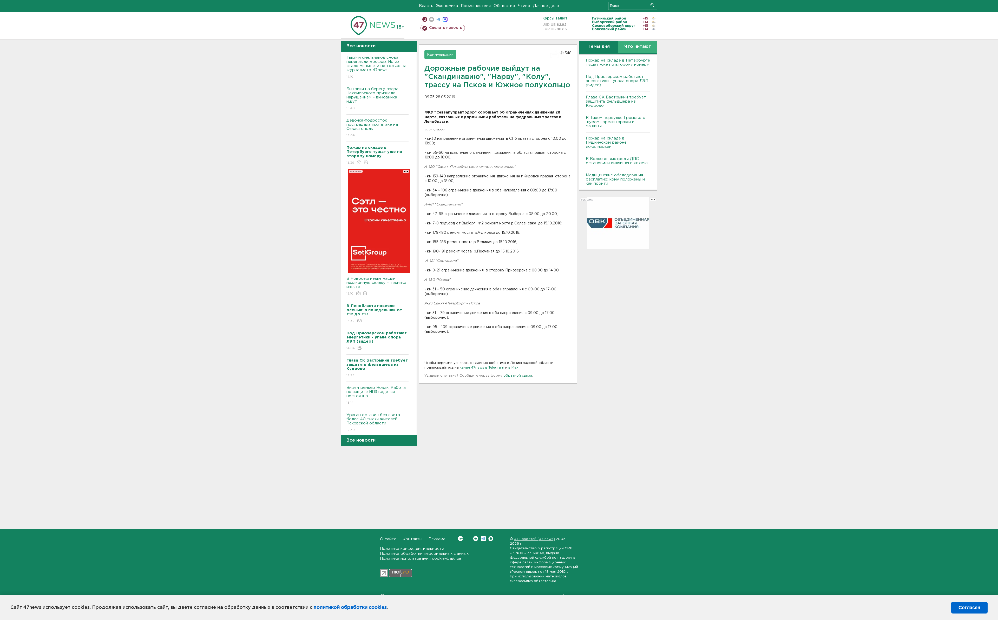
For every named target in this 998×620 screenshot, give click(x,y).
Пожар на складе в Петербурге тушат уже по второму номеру (618, 62)
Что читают (637, 47)
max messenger (445, 19)
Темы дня (599, 47)
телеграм (438, 19)
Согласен (969, 607)
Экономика (447, 6)
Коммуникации (440, 54)
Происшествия (476, 6)
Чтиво (524, 6)
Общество (504, 6)
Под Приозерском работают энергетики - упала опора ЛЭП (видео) (617, 81)
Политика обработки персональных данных (424, 553)
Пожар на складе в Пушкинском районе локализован (606, 142)
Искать (652, 5)
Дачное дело (546, 6)
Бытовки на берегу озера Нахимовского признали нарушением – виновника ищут (372, 98)
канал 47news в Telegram (482, 367)
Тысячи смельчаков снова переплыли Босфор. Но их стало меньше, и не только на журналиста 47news (376, 67)
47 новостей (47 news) (534, 539)
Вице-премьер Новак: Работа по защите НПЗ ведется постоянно (376, 395)
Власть (426, 6)
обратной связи (517, 375)
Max (490, 538)
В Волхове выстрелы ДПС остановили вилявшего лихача (617, 161)
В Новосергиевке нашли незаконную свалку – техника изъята (376, 286)
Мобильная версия (424, 19)
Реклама (437, 539)
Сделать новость (445, 27)
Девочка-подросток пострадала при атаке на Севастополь (372, 128)
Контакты (412, 539)
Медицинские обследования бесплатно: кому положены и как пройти (615, 179)
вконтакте (431, 19)
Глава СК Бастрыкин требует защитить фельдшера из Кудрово (616, 101)
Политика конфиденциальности (412, 548)
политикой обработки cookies (350, 607)
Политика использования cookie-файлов (421, 558)
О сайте (388, 539)
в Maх (513, 367)
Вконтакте (475, 538)
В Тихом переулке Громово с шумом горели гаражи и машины (615, 122)
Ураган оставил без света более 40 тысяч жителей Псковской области (373, 422)
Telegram (483, 538)
